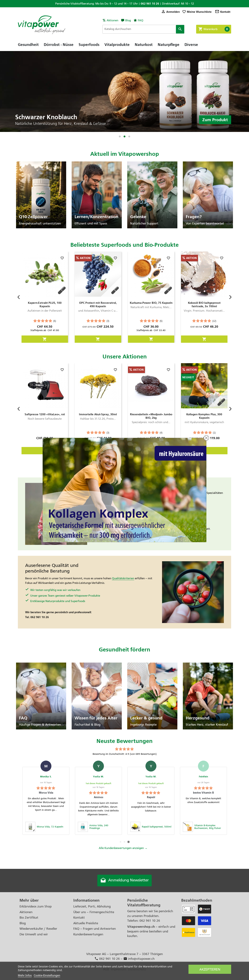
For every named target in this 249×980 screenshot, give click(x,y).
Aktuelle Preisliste (85, 923)
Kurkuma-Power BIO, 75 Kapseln (151, 302)
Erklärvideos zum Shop (36, 906)
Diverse (191, 44)
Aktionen (112, 20)
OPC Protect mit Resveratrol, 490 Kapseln (98, 304)
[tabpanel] (124, 91)
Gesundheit (28, 44)
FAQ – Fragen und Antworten (94, 929)
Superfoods (89, 44)
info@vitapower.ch (139, 959)
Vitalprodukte (117, 44)
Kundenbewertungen (88, 934)
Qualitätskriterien (123, 578)
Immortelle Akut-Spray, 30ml (98, 414)
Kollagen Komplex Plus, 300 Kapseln (204, 416)
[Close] (206, 438)
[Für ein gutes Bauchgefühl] (124, 91)
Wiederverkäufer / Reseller (38, 929)
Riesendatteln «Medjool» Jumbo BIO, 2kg (151, 416)
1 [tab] (120, 136)
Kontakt (222, 11)
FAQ (140, 20)
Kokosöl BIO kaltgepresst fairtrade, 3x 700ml (204, 304)
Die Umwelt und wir (34, 934)
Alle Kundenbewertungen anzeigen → (123, 848)
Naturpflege (168, 44)
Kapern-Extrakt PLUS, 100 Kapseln (45, 304)
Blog (128, 20)
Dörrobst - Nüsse (58, 44)
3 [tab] (129, 136)
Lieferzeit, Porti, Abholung (92, 906)
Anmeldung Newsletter (124, 880)
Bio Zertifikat (29, 918)
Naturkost (144, 44)
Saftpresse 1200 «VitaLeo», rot (45, 414)
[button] (18, 297)
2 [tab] (124, 136)
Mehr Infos (25, 975)
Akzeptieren (209, 969)
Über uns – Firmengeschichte (93, 912)
